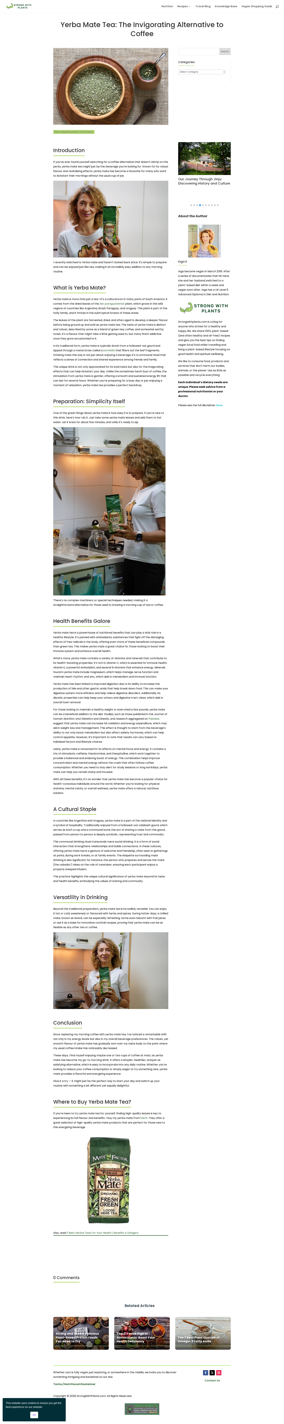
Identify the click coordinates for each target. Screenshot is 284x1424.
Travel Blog (203, 6)
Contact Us (212, 1380)
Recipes (182, 6)
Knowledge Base (226, 6)
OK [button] (34, 1415)
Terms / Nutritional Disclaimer (74, 1384)
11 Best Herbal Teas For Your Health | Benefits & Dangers (102, 1233)
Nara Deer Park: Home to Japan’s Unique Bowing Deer (206, 181)
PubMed (153, 719)
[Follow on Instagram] (218, 1372)
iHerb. (144, 1118)
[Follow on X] (212, 1372)
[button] (191, 205)
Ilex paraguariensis (112, 304)
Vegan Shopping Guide (256, 6)
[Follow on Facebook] (205, 1372)
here (219, 405)
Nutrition (167, 6)
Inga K (182, 261)
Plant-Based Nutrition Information (74, 132)
